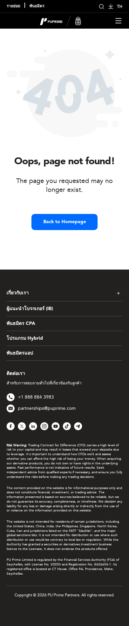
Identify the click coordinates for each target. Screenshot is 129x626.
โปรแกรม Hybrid (25, 338)
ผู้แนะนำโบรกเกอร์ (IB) (30, 308)
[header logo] (60, 20)
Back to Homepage (64, 222)
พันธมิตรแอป (20, 353)
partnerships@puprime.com (47, 408)
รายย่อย (13, 6)
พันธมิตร (36, 6)
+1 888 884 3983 (36, 397)
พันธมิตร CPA (21, 323)
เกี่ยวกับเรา (18, 293)
